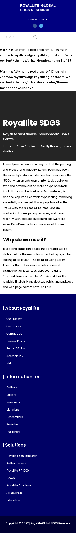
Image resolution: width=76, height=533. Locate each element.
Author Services (17, 463)
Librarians (12, 409)
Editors (11, 394)
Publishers (13, 432)
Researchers (14, 417)
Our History (14, 319)
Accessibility (14, 356)
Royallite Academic (19, 485)
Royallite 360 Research (21, 456)
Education (13, 500)
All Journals (14, 493)
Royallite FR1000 (17, 470)
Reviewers (13, 402)
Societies (12, 424)
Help (9, 363)
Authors (11, 387)
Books (10, 478)
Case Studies (26, 146)
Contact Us (14, 333)
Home (7, 146)
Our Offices (13, 326)
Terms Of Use (15, 348)
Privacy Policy (15, 341)
